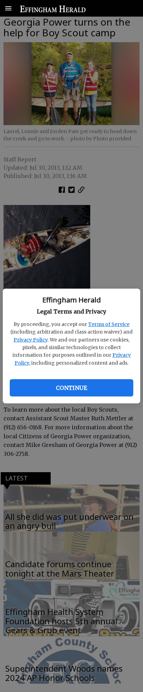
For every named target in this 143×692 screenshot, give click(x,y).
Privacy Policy (31, 340)
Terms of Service (108, 324)
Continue (71, 387)
